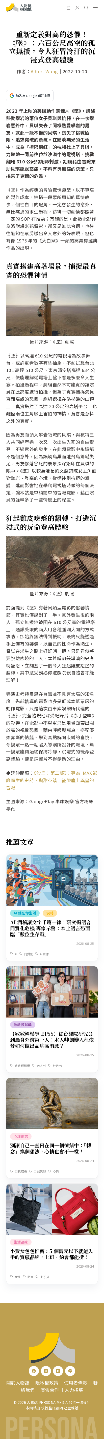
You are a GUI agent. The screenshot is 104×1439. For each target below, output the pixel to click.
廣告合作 (49, 1390)
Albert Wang (44, 71)
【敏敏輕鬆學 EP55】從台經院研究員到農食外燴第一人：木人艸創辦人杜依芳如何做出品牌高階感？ (52, 1039)
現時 (50, 912)
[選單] (95, 7)
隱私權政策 (47, 1382)
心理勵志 (21, 1136)
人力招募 (74, 1390)
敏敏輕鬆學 (23, 1024)
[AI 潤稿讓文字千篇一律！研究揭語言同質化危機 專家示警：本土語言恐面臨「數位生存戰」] (52, 858)
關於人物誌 (18, 1382)
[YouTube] (58, 1371)
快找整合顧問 (52, 1407)
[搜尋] (86, 8)
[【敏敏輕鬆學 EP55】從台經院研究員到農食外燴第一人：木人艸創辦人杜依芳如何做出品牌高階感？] (52, 970)
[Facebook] (34, 1371)
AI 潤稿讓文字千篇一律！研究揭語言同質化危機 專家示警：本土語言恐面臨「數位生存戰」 (50, 928)
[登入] (77, 8)
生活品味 (21, 1241)
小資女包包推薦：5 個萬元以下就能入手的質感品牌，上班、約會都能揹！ (51, 1253)
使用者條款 (75, 1382)
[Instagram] (46, 1371)
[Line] (70, 1371)
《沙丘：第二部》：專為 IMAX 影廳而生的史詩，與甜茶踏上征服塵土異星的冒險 (52, 780)
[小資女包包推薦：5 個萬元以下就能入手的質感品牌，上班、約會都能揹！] (52, 1187)
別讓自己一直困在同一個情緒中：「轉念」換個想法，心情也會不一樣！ (50, 1148)
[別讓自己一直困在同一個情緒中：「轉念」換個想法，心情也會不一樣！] (52, 1081)
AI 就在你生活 (25, 912)
